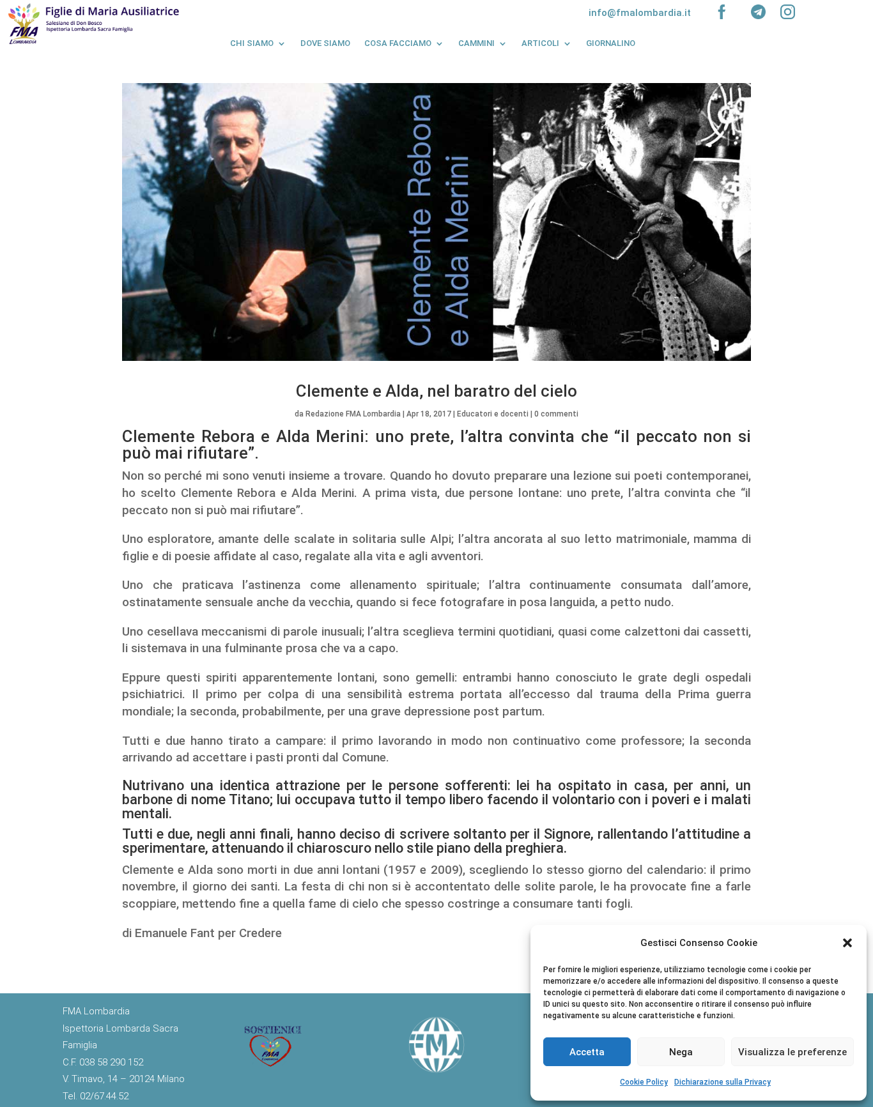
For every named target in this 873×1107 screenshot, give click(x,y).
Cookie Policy (644, 1082)
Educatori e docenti (493, 413)
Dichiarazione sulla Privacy (722, 1082)
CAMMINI (476, 43)
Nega (681, 1052)
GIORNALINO (610, 43)
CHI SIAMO (252, 43)
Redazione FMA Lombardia (353, 413)
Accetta (587, 1052)
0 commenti (556, 413)
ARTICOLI (540, 43)
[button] (847, 942)
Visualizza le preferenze (792, 1052)
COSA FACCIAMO (397, 43)
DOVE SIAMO (325, 43)
